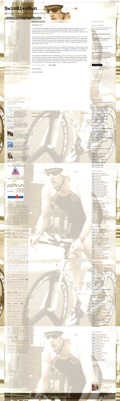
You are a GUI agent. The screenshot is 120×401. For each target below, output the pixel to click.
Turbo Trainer (10, 340)
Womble (22, 351)
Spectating (24, 322)
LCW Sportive (99, 283)
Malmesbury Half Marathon (103, 319)
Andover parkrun (11, 209)
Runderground (25, 314)
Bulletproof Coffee (13, 218)
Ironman (11, 260)
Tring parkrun (23, 338)
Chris (11, 224)
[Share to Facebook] (54, 65)
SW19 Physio (17, 327)
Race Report (13, 304)
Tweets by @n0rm (12, 103)
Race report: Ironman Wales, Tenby (19, 132)
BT (27, 216)
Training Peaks (22, 337)
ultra (8, 341)
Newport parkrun (15, 284)
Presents (11, 300)
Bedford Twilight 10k (11, 212)
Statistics (18, 325)
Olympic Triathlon (23, 288)
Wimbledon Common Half (103, 247)
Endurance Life (18, 237)
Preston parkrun (19, 300)
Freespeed (14, 243)
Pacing (24, 290)
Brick (10, 216)
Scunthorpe (26, 316)
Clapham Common (13, 226)
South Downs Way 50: (102, 185)
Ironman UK (99, 350)
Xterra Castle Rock (101, 153)
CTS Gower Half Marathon (102, 295)
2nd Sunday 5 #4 (100, 250)
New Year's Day (18, 282)
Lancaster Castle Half (101, 257)
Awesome (9, 210)
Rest (16, 307)
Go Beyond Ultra (23, 244)
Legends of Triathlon (24, 266)
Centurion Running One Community (69, 55)
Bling (26, 18)
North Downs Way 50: (101, 189)
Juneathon (22, 262)
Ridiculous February (12, 310)
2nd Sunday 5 (14, 206)
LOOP (23, 272)
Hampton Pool (10, 247)
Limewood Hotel (18, 268)
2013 (95, 91)
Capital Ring (22, 220)
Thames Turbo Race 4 (102, 309)
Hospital (15, 252)
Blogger (69, 396)
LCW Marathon (100, 286)
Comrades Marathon (21, 227)
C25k (21, 218)
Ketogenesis (23, 263)
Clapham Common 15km (102, 322)
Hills (15, 251)
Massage (18, 277)
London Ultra (17, 271)
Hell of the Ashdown (13, 249)
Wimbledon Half (12, 351)
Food (26, 240)
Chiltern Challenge (13, 223)
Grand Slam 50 (15, 246)
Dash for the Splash (22, 234)
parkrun (33, 18)
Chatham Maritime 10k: (102, 182)
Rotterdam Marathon (12, 311)
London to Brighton (17, 269)
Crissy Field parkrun (23, 230)
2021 (95, 71)
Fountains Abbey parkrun (15, 241)
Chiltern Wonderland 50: (102, 192)
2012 (95, 93)
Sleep (19, 319)
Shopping (14, 319)
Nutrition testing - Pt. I (19, 110)
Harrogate (18, 247)
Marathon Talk (23, 276)
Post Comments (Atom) (45, 116)
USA (25, 341)
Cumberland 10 (22, 232)
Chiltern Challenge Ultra (102, 215)
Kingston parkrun (19, 265)
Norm (102, 385)
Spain (8, 322)
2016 (95, 85)
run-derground (17, 314)
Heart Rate (25, 247)
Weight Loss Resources (20, 346)
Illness (21, 252)
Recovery (24, 305)
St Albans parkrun (10, 325)
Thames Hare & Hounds (21, 329)
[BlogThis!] (51, 65)
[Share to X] (52, 65)
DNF (8, 235)
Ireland (26, 258)
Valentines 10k (20, 343)
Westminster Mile (22, 348)
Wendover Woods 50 (12, 348)
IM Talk (16, 255)
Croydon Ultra (11, 232)
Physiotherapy (10, 298)
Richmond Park (22, 307)
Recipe (17, 305)
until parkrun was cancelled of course (43, 33)
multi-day (9, 281)
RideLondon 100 (100, 306)
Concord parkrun (10, 229)
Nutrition (15, 287)
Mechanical (24, 277)
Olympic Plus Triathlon (12, 288)
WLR (18, 351)
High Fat (26, 249)
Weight (9, 346)
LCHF (16, 266)
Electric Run (25, 235)
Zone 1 (21, 352)
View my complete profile (105, 387)
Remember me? (99, 77)
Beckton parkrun (23, 210)
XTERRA (15, 352)
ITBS (19, 260)
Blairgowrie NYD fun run (102, 203)
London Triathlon (100, 303)
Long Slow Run (16, 272)
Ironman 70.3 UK (100, 277)
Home (9, 18)
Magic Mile (17, 274)
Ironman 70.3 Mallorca (102, 271)
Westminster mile (100, 232)
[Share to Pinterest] (55, 65)
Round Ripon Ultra (24, 311)
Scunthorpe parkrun (13, 317)
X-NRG (10, 352)
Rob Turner (23, 310)
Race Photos (22, 301)
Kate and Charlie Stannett (12, 263)
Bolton (26, 215)
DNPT (82, 37)
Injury (24, 257)
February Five (23, 238)
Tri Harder (16, 338)
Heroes (21, 249)
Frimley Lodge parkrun (23, 243)
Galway (10, 244)
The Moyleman (100, 209)
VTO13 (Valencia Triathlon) (103, 315)
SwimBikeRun (20, 8)
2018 (95, 80)
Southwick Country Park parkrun (20, 320)
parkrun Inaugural (23, 292)
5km (21, 206)
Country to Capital (20, 229)
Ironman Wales (100, 356)
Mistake (8, 279)
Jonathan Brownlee (11, 262)
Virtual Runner (15, 344)
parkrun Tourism (14, 294)
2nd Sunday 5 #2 (100, 235)
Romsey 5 (98, 176)
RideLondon (23, 308)
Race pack (14, 301)
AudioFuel (24, 209)
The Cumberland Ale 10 (102, 254)
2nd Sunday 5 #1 (100, 229)
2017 (95, 83)
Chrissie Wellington (18, 224)
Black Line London (16, 213)
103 (8, 206)
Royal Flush (11, 313)
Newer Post (36, 113)
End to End (11, 237)
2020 (95, 73)
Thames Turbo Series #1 (102, 337)
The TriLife (14, 335)
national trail (15, 281)
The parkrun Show (18, 333)
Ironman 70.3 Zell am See (102, 312)
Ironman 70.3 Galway (101, 353)
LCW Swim (98, 280)
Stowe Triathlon (25, 325)
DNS (12, 235)
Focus (22, 240)
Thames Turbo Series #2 (102, 340)
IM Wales (17, 257)
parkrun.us (24, 294)
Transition (9, 338)
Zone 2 (26, 352)
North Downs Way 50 (14, 285)
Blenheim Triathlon (15, 215)
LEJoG (10, 268)
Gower (8, 246)
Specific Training (16, 322)
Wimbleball (10, 349)
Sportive (9, 324)
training (10, 337)
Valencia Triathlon (11, 343)
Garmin (15, 244)
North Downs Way (24, 284)
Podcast (18, 298)
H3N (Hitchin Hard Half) (102, 238)
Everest (25, 237)
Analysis (25, 207)
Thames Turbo (11, 330)
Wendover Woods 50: (101, 195)
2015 (95, 87)
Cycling (9, 234)
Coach (21, 226)
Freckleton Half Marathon (103, 212)
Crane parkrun (14, 230)
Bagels (16, 210)
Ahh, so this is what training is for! (19, 120)
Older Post (84, 113)
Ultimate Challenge (21, 340)
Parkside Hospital (11, 295)
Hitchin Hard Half (22, 251)
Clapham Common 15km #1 (103, 265)
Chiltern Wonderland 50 (102, 218)
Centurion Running (40, 30)
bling (22, 215)
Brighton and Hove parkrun (19, 216)
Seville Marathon (100, 206)
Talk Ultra (12, 329)
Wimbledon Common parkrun (21, 349)
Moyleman (98, 179)
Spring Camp (15, 324)
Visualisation (23, 344)
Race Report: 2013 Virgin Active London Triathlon (20, 143)
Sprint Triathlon (23, 324)
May (96, 75)
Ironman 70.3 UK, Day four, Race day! (20, 154)
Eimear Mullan (18, 235)
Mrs (39, 18)
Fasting (17, 238)
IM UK (22, 255)
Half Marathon (23, 246)
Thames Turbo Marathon (102, 325)
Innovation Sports (11, 258)
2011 (95, 95)
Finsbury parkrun (10, 240)
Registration (10, 307)
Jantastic (24, 260)
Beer (19, 212)
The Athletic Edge (20, 332)
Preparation (25, 298)
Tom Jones (23, 335)
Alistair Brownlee (17, 207)
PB (17, 295)
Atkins (18, 209)
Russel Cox (19, 316)
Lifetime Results (18, 18)
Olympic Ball (23, 287)
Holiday (9, 252)
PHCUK (24, 297)
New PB (9, 282)
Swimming (25, 327)
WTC (27, 351)
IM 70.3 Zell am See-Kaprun (19, 254)
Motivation (15, 279)
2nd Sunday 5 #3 (100, 244)
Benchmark (24, 212)
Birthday (9, 213)
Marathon (15, 276)
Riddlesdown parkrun (12, 308)
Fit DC (17, 240)
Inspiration (20, 258)
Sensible (21, 317)
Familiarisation (10, 238)
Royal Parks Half (19, 313)
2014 (95, 89)
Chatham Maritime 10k (23, 221)
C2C (25, 218)
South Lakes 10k (100, 156)
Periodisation (16, 297)
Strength (10, 327)
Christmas (26, 224)
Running (11, 316)
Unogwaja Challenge (17, 341)
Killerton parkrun (10, 265)
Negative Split (23, 281)
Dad (15, 234)
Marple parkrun (10, 277)
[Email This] (49, 65)
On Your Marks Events (13, 290)
